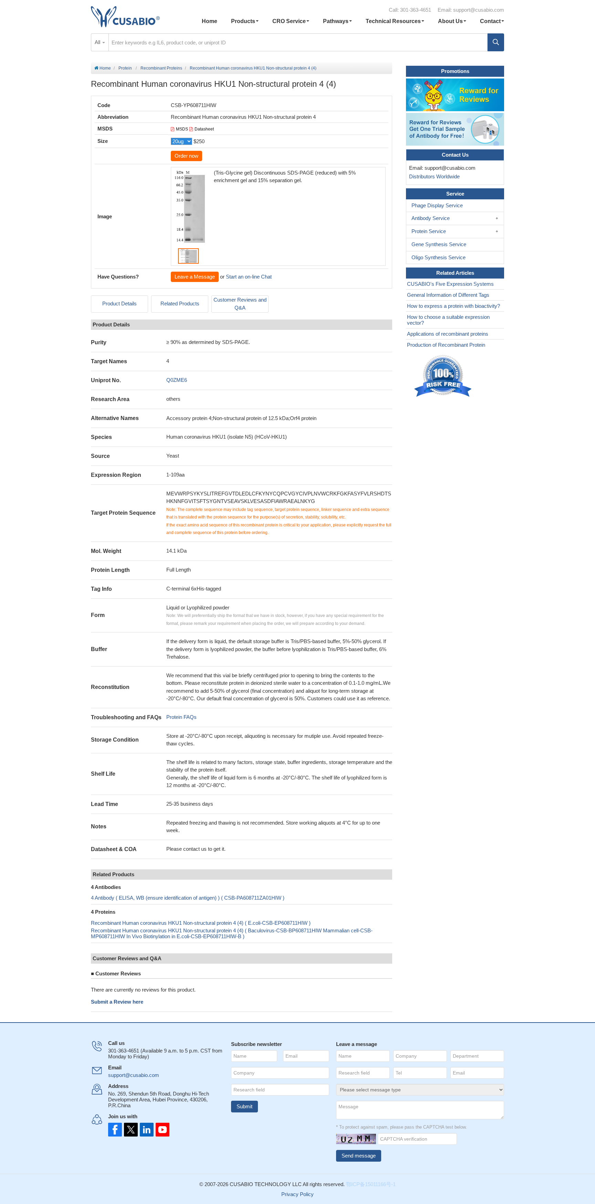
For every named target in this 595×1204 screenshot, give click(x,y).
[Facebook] (115, 1130)
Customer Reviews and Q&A (240, 304)
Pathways (335, 21)
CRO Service (289, 21)
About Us (450, 21)
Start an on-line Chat (249, 277)
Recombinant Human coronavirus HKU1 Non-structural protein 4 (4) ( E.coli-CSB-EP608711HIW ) (201, 923)
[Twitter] (130, 1130)
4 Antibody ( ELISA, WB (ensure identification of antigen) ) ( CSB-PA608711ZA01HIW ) (187, 898)
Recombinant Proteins (161, 68)
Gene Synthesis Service (438, 244)
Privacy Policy (297, 1194)
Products (243, 21)
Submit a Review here (117, 1002)
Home (209, 21)
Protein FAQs (181, 717)
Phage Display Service (437, 205)
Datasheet (204, 129)
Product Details (119, 303)
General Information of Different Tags (448, 295)
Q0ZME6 (176, 380)
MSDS (182, 129)
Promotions (455, 71)
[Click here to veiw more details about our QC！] (444, 376)
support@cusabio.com (478, 10)
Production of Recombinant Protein (446, 345)
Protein (125, 68)
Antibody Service (430, 218)
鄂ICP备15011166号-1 (371, 1184)
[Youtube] (160, 1130)
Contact (490, 21)
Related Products (179, 303)
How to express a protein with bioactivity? (453, 306)
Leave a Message (195, 277)
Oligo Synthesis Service (438, 257)
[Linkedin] (145, 1130)
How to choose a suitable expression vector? (448, 320)
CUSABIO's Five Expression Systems (450, 284)
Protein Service (428, 231)
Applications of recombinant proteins (447, 334)
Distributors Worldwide (433, 176)
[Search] (496, 42)
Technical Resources (393, 21)
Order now (186, 156)
